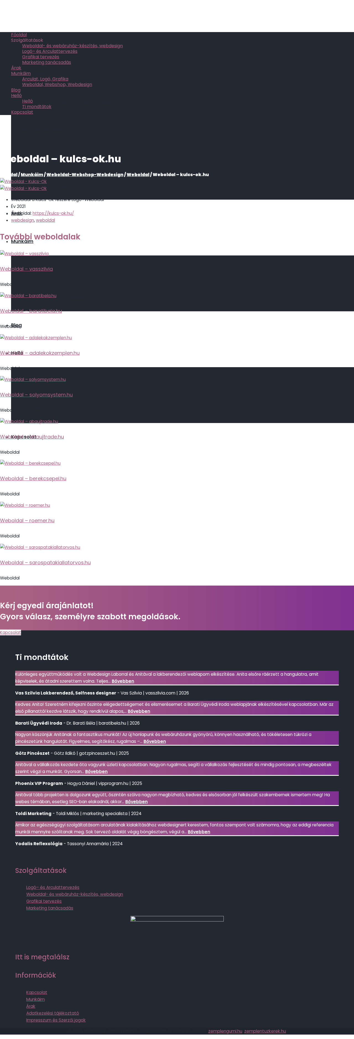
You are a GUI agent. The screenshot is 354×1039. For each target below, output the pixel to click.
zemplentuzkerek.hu (265, 1031)
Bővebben (123, 681)
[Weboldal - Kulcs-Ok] (23, 181)
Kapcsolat (10, 632)
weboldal (45, 220)
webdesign (22, 220)
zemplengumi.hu (225, 1031)
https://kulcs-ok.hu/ (53, 213)
